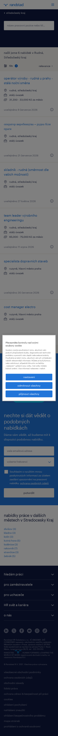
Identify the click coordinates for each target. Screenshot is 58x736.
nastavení (29, 377)
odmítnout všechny (29, 385)
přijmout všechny (29, 393)
